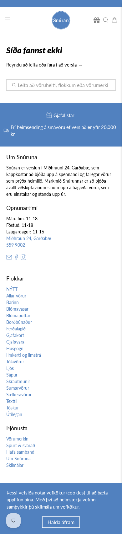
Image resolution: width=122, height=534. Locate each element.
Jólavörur (15, 361)
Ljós (10, 368)
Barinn (12, 302)
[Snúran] (61, 20)
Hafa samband (20, 452)
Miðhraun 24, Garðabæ (28, 238)
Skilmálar (14, 465)
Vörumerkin (17, 438)
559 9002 (15, 245)
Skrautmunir (18, 381)
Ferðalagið (16, 328)
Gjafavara (15, 341)
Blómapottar (18, 315)
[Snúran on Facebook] (16, 258)
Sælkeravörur (19, 394)
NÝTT (12, 289)
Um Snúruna (18, 458)
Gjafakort (15, 335)
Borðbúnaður (19, 322)
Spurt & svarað (20, 445)
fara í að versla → (65, 64)
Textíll (11, 401)
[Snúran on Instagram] (23, 258)
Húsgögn (14, 348)
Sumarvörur (17, 388)
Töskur (12, 407)
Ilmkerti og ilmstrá (23, 355)
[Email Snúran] (9, 258)
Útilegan (14, 414)
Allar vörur (16, 295)
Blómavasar (17, 309)
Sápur (12, 374)
